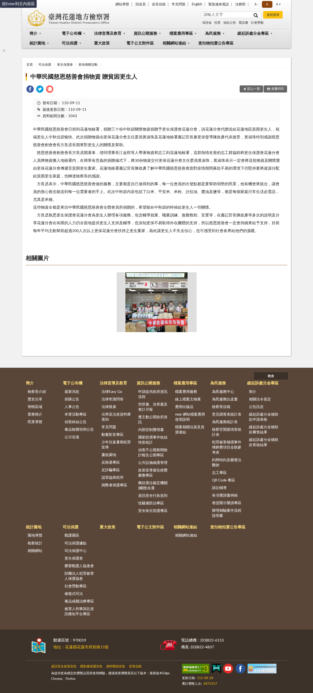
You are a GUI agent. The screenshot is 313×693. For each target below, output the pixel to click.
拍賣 (217, 22)
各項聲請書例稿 (225, 495)
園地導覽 (35, 535)
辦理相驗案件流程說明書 (226, 513)
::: (4, 50)
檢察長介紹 (37, 392)
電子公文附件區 (140, 43)
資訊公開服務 (145, 33)
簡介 (33, 33)
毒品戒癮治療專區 (79, 601)
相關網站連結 (174, 43)
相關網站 (35, 551)
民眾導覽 (35, 422)
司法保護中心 (76, 551)
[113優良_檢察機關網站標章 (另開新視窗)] (261, 669)
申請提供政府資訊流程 (153, 394)
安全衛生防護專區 (153, 511)
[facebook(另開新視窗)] (240, 669)
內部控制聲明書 (151, 430)
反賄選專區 (110, 462)
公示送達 (72, 437)
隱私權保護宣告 (91, 666)
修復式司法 (74, 594)
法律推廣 (108, 407)
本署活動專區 (76, 414)
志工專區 (219, 473)
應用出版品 (184, 407)
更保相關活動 (88, 64)
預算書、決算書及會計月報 (153, 407)
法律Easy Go (111, 392)
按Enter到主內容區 (18, 4)
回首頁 (140, 4)
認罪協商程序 (112, 477)
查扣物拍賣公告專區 (216, 43)
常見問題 (178, 4)
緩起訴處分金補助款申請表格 (263, 417)
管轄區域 (35, 407)
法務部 (240, 4)
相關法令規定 (260, 399)
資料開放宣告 (115, 666)
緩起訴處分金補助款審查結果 (263, 429)
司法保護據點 (76, 543)
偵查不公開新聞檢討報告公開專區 (153, 452)
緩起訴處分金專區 (253, 33)
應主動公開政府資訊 (153, 419)
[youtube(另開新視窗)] (228, 669)
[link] (30, 89)
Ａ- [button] (256, 4)
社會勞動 (257, 22)
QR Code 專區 (223, 480)
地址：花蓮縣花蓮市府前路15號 (81, 647)
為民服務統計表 (225, 422)
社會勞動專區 (76, 586)
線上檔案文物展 (188, 399)
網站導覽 (122, 4)
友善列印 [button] (277, 89)
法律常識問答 (112, 399)
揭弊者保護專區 (114, 485)
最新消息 (72, 392)
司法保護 (70, 43)
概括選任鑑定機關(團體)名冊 (153, 485)
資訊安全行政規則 (153, 496)
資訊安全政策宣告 (64, 666)
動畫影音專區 (112, 435)
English (197, 4)
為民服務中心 (223, 392)
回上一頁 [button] (253, 89)
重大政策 (102, 43)
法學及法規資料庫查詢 (116, 417)
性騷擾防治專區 (151, 503)
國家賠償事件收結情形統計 (153, 440)
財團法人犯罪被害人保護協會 (79, 576)
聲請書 (243, 22)
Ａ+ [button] (278, 4)
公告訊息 (256, 407)
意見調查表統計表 (226, 414)
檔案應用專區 (181, 33)
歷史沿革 (35, 399)
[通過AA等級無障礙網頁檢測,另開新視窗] (195, 669)
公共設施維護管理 (153, 463)
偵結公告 (229, 22)
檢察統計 (35, 543)
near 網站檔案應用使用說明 (190, 417)
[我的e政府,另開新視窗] (216, 669)
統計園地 (37, 43)
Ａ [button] (267, 4)
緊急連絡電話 (218, 4)
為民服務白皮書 (225, 399)
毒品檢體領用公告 (79, 429)
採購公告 (72, 399)
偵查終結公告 (76, 422)
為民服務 (213, 33)
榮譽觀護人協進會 (79, 566)
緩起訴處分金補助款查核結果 (263, 442)
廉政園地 (108, 455)
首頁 (29, 64)
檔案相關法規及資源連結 (189, 429)
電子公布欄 (71, 33)
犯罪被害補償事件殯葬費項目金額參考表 (226, 447)
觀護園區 (72, 535)
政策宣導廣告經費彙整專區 (153, 473)
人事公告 (72, 407)
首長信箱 (159, 4)
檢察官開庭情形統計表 (226, 432)
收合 (271, 376)
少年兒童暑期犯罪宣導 (116, 444)
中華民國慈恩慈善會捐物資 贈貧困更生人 (83, 77)
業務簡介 (35, 414)
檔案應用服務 (186, 392)
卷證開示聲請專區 (226, 503)
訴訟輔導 (219, 488)
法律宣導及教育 (108, 33)
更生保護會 (65, 64)
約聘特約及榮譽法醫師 (226, 462)
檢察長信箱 (221, 407)
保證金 (207, 22)
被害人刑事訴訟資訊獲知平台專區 (79, 611)
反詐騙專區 (110, 470)
